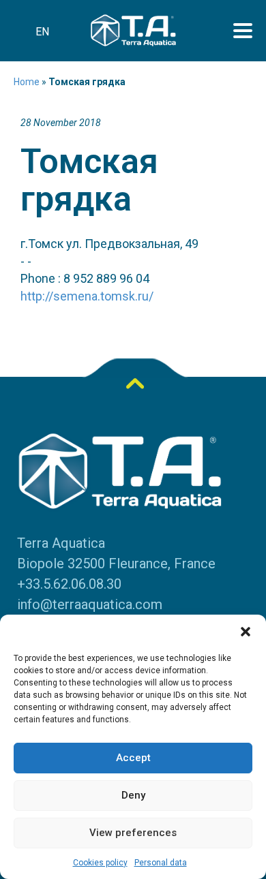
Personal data (160, 862)
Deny (133, 795)
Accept (133, 758)
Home (27, 81)
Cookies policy (100, 862)
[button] (245, 631)
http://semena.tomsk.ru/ (86, 296)
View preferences (133, 833)
